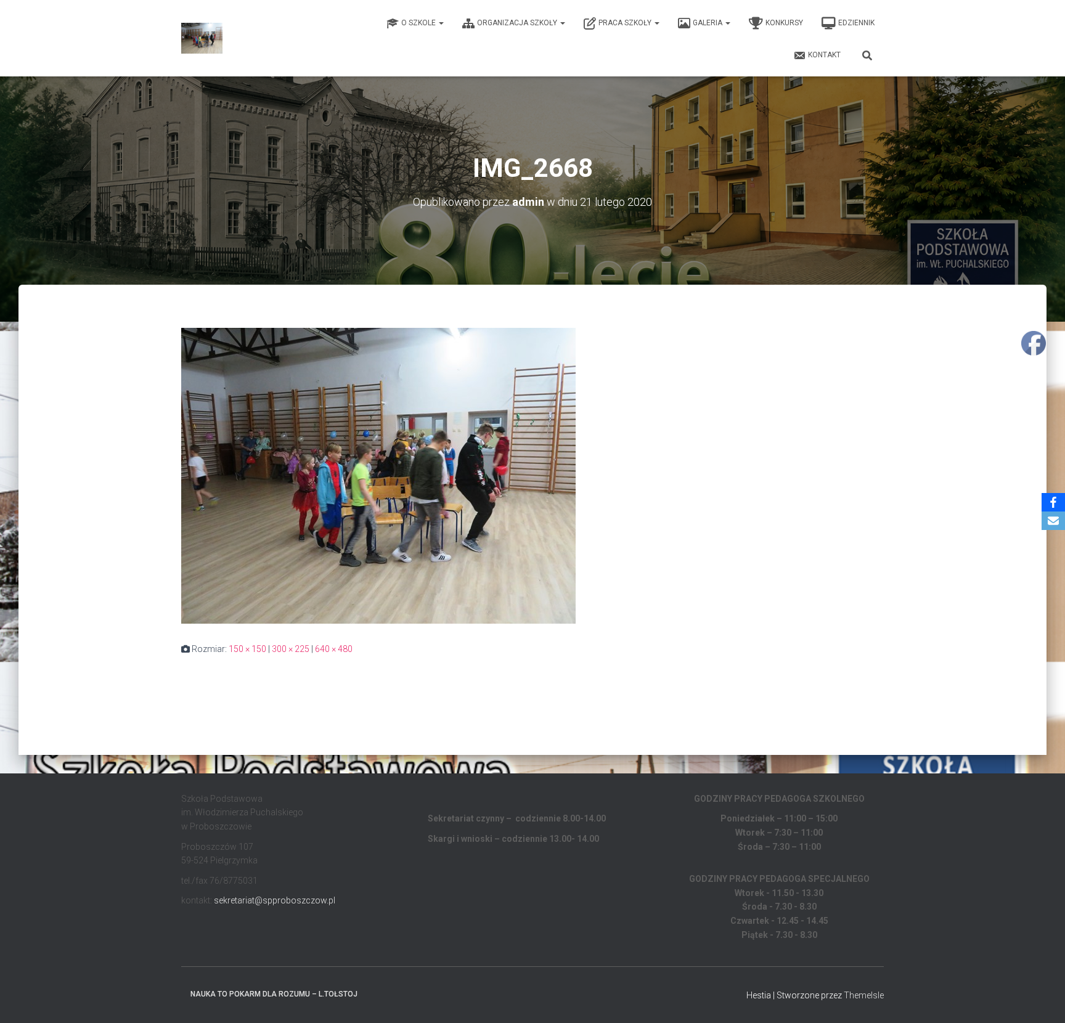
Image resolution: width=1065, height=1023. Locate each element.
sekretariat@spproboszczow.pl (274, 900)
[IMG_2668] (378, 475)
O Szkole (419, 22)
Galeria (708, 22)
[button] (441, 22)
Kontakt (824, 55)
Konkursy (784, 22)
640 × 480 (334, 649)
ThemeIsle (864, 995)
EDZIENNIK (856, 22)
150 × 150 (247, 649)
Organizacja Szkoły (518, 22)
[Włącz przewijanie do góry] (1040, 998)
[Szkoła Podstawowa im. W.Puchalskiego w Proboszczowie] (202, 38)
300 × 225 (290, 649)
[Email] (1053, 521)
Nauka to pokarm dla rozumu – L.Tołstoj (273, 994)
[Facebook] (1053, 502)
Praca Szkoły (625, 22)
